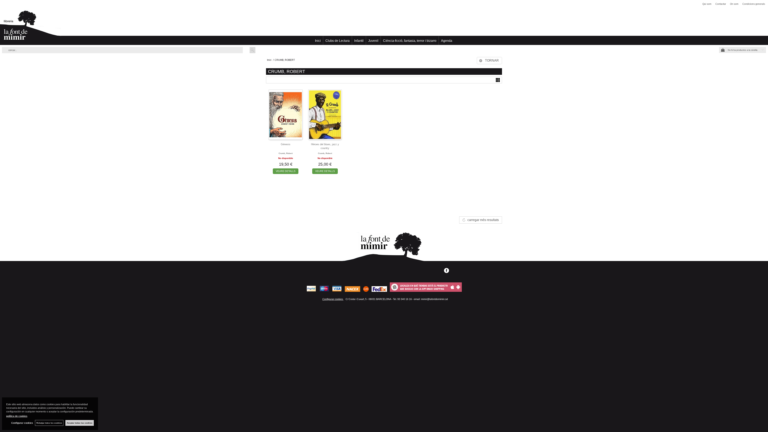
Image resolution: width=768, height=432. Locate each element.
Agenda (446, 40)
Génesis (285, 144)
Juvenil (373, 40)
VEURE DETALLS (285, 171)
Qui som (706, 4)
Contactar (720, 4)
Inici (318, 40)
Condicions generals (753, 4)
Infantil (359, 40)
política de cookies (16, 416)
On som (734, 4)
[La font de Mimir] (384, 27)
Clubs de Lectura (337, 40)
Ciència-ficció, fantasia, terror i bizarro (409, 40)
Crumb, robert (286, 153)
